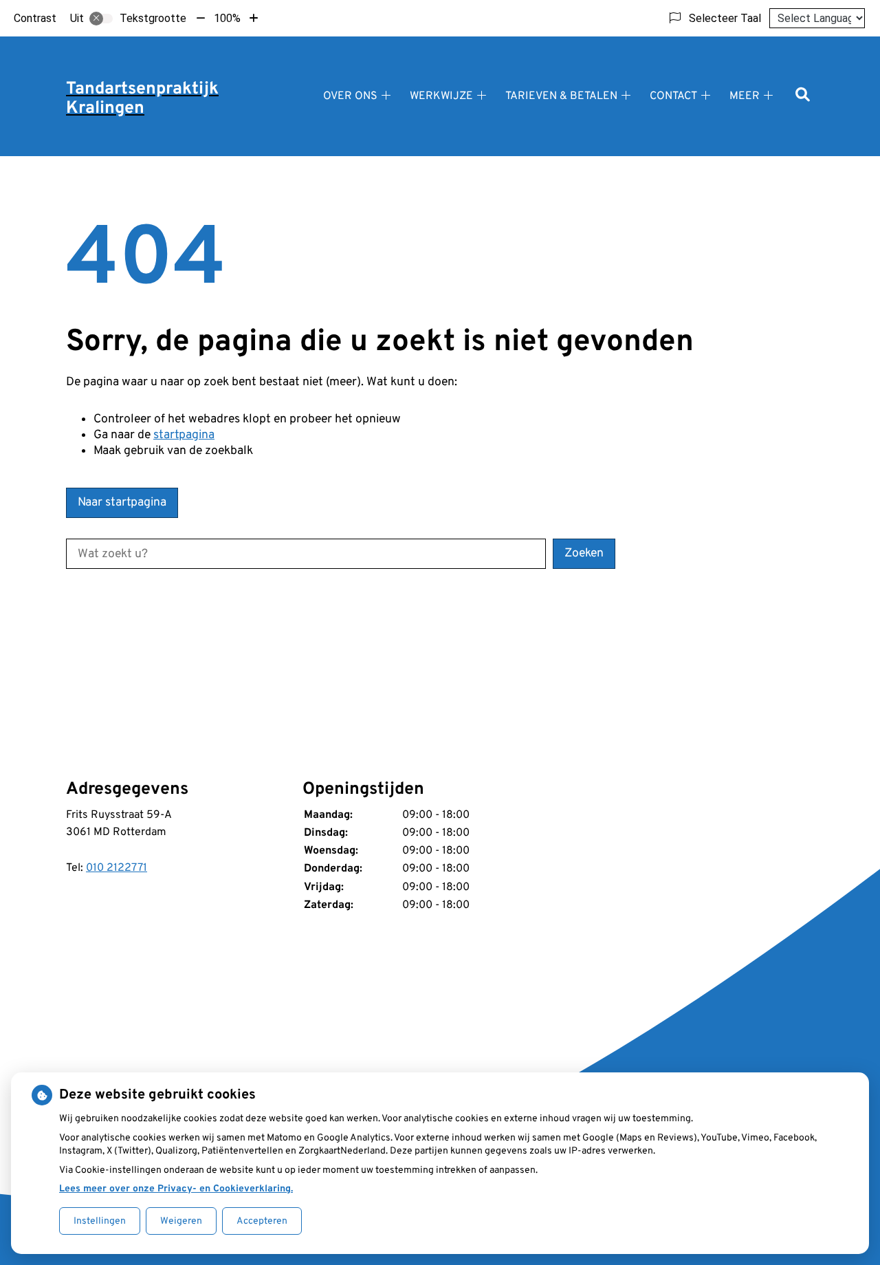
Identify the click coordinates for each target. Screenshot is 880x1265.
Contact (673, 96)
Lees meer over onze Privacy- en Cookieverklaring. (176, 1189)
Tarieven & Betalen (561, 96)
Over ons (350, 96)
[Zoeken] (802, 95)
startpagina (183, 435)
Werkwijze (441, 96)
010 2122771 (116, 868)
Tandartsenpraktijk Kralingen (142, 99)
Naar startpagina (122, 502)
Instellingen (100, 1221)
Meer (744, 96)
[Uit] (101, 18)
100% (227, 18)
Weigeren (181, 1221)
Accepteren (261, 1221)
